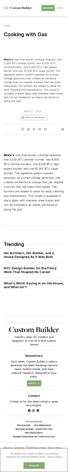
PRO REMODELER (42, 425)
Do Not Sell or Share (36, 448)
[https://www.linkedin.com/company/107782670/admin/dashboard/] (37, 410)
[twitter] (34, 129)
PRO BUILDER (23, 425)
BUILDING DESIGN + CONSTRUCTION (34, 429)
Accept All (34, 465)
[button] (6, 8)
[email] (45, 129)
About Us (8, 448)
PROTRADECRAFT (34, 433)
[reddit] (39, 129)
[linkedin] (28, 129)
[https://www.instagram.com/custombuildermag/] (33, 410)
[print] (62, 129)
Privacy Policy (55, 448)
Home (7, 26)
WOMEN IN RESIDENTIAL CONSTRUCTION (34, 436)
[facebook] (22, 129)
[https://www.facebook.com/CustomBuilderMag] (29, 410)
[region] (34, 460)
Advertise (19, 448)
